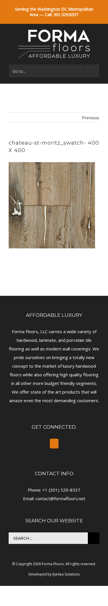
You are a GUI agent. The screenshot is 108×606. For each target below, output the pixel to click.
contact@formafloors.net (60, 498)
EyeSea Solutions (65, 574)
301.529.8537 (66, 14)
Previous (90, 117)
